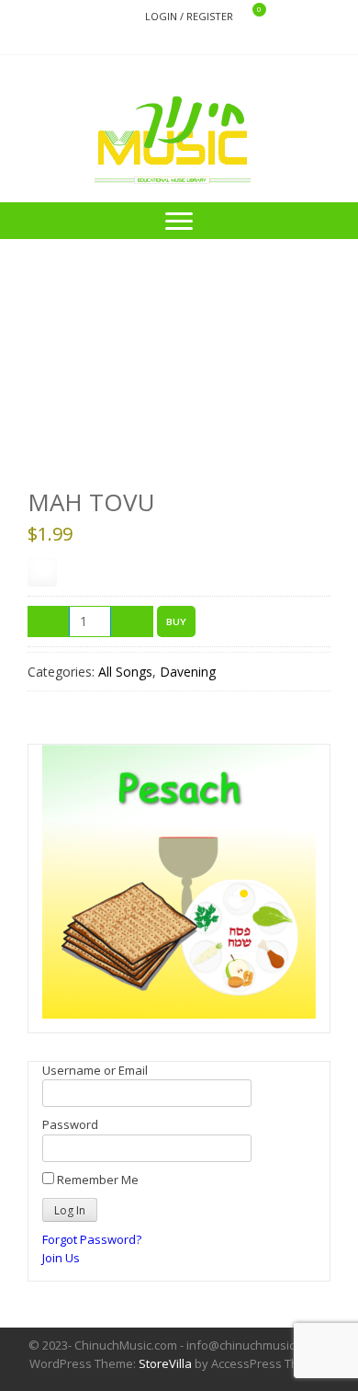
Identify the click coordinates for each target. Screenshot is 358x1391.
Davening (188, 671)
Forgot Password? (91, 1239)
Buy (176, 621)
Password (70, 1124)
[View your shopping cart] (247, 17)
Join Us (61, 1257)
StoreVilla (165, 1363)
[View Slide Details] (179, 882)
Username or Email (95, 1070)
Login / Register (189, 16)
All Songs (125, 671)
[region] (179, 882)
